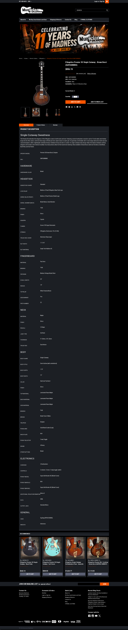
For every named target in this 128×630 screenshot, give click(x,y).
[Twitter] (74, 107)
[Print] (72, 107)
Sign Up (102, 1)
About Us (23, 19)
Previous (21, 83)
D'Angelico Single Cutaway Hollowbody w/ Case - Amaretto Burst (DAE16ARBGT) (74, 564)
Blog (76, 19)
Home (20, 58)
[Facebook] (66, 107)
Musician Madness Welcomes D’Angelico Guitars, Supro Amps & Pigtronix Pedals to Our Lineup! (96, 602)
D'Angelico (42, 58)
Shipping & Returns (56, 19)
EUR (29, 1)
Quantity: (67, 96)
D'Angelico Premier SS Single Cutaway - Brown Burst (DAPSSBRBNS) (63, 58)
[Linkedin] (77, 107)
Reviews (55, 125)
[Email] (69, 107)
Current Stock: (69, 91)
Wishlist (44, 593)
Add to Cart (30, 574)
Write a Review (91, 73)
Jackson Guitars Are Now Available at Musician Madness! (97, 593)
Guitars (26, 58)
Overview (26, 125)
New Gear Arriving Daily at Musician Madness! (97, 607)
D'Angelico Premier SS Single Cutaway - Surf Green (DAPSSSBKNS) (51, 564)
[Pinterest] (80, 107)
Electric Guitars (33, 58)
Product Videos (41, 125)
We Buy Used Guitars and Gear (38, 19)
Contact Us (68, 19)
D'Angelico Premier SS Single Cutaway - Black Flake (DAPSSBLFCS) (28, 564)
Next (62, 83)
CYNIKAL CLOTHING (86, 19)
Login (96, 1)
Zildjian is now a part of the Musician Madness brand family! (97, 597)
